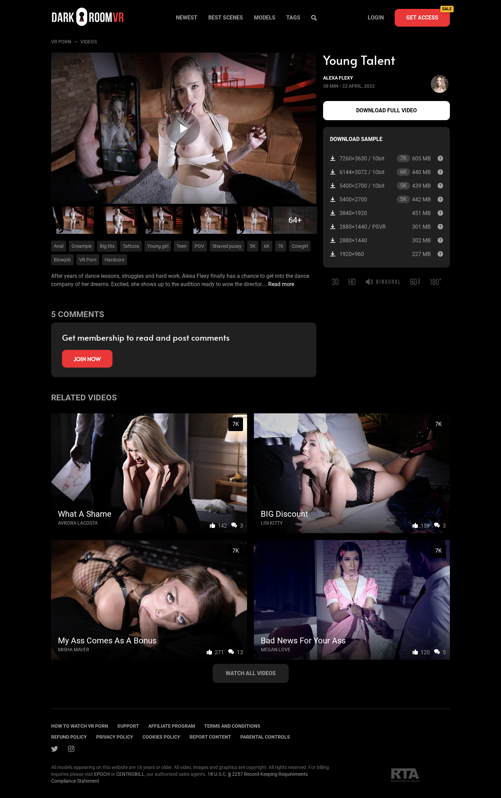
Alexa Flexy (338, 78)
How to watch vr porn (79, 726)
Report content (210, 737)
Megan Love (275, 649)
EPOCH (102, 774)
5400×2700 (385, 199)
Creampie (82, 246)
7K (281, 246)
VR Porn (61, 41)
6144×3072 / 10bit (385, 172)
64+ (295, 220)
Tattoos (131, 246)
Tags (293, 17)
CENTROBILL (130, 774)
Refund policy (69, 737)
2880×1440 (385, 240)
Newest (186, 17)
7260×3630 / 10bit (385, 158)
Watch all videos (251, 673)
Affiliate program (171, 726)
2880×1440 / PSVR (385, 227)
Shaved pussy (227, 246)
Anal (58, 246)
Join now (87, 358)
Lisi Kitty (272, 523)
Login (376, 17)
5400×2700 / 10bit (385, 185)
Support (128, 726)
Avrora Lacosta (78, 523)
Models (264, 17)
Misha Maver (73, 649)
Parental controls (265, 737)
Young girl (157, 246)
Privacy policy (114, 737)
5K (253, 246)
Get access (428, 15)
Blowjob (62, 259)
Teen (181, 246)
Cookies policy (161, 737)
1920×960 (385, 254)
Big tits (107, 246)
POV (199, 246)
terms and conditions (232, 726)
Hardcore (114, 259)
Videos (88, 41)
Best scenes (225, 17)
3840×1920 (385, 213)
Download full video (386, 110)
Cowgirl (300, 246)
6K (267, 246)
